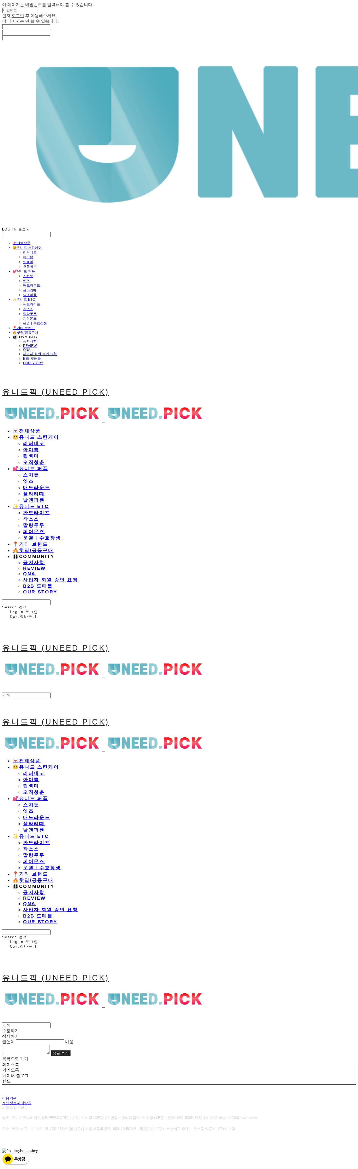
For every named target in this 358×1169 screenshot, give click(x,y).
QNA (26, 350)
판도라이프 (31, 304)
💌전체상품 (21, 243)
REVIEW (30, 346)
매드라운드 (31, 285)
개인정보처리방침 (16, 1103)
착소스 (28, 309)
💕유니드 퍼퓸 (24, 271)
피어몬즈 (30, 318)
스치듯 (28, 276)
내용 (69, 1041)
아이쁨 (28, 257)
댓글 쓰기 (60, 1053)
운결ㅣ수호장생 (35, 323)
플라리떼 (30, 290)
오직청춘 (30, 267)
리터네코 (30, 252)
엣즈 (26, 281)
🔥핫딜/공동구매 (25, 333)
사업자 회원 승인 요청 (40, 354)
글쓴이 (8, 1041)
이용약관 (9, 1098)
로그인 (18, 15)
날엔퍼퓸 (30, 295)
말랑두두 (30, 314)
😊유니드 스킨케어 (27, 248)
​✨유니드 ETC (24, 300)
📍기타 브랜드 (24, 328)
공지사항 (30, 341)
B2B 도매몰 (32, 359)
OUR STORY (33, 363)
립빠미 (28, 262)
